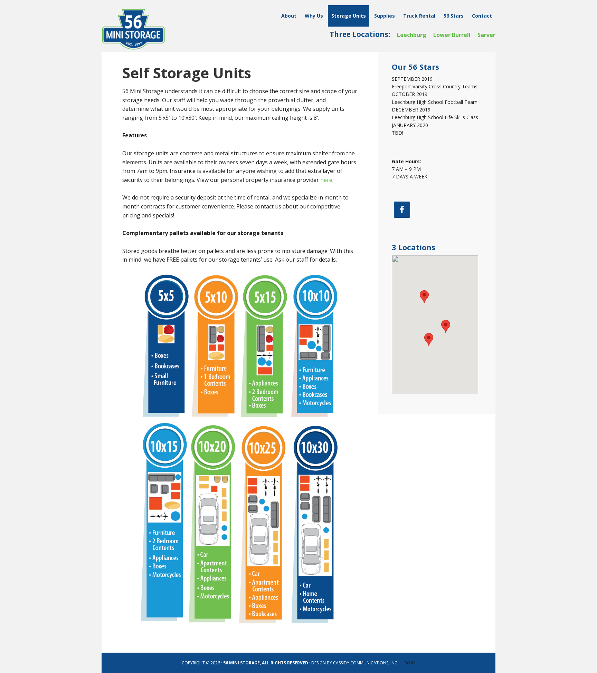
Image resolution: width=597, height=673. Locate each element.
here (326, 180)
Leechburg (411, 35)
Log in (408, 663)
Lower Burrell (452, 35)
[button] (445, 326)
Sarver (486, 35)
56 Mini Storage (146, 29)
